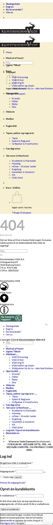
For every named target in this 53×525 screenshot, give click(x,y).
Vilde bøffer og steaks (23, 85)
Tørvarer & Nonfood (17, 155)
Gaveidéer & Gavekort (23, 172)
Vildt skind (17, 177)
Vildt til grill (18, 82)
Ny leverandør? (14, 9)
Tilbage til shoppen (21, 212)
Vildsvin (10, 111)
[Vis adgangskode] (44, 472)
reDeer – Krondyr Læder (24, 166)
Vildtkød (10, 72)
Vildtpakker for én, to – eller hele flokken (32, 88)
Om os (9, 12)
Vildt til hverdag (20, 77)
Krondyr (16, 98)
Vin (13, 174)
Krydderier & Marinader (24, 160)
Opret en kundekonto (10, 509)
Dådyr (15, 101)
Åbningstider (13, 3)
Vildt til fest (18, 80)
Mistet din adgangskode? (13, 482)
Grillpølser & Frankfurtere (25, 143)
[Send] (7, 346)
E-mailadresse (8, 495)
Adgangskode (8, 471)
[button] (9, 52)
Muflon (10, 118)
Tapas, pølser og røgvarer (20, 133)
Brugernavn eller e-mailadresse (16, 462)
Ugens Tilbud (13, 65)
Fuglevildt (11, 125)
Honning (16, 163)
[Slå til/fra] (17, 355)
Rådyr (15, 104)
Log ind (18, 477)
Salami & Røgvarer (21, 140)
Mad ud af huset (15, 57)
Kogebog (16, 169)
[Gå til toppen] (46, 324)
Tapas (15, 138)
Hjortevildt (12, 93)
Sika (14, 106)
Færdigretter (13, 148)
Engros (10, 6)
